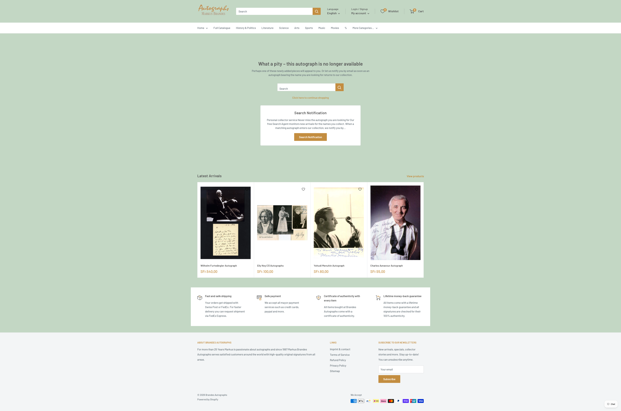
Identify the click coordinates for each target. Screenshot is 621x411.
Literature (267, 27)
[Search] (317, 11)
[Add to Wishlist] (247, 189)
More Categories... (363, 27)
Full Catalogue (221, 27)
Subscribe (389, 379)
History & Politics (246, 27)
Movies (335, 27)
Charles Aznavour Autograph (386, 265)
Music (321, 27)
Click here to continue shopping (310, 97)
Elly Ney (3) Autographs (270, 265)
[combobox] (274, 11)
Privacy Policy (338, 365)
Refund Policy (338, 360)
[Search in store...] (339, 87)
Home (200, 27)
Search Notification (310, 137)
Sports (309, 27)
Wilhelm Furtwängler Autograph (219, 265)
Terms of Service (340, 354)
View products (415, 176)
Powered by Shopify (207, 399)
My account (359, 13)
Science (284, 27)
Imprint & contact (340, 349)
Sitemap (335, 371)
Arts (296, 27)
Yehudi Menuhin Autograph (329, 265)
